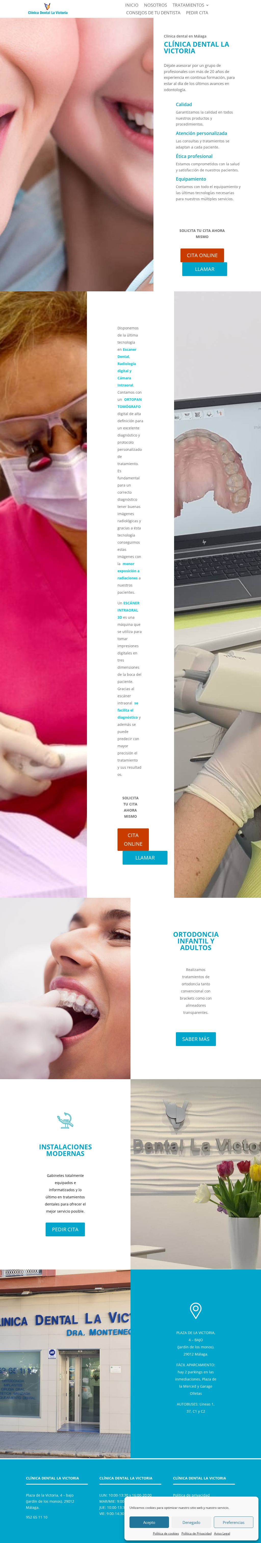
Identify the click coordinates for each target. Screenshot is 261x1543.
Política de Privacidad (196, 1533)
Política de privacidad (191, 1495)
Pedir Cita (197, 13)
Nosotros (155, 5)
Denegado (191, 1522)
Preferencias (233, 1522)
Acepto (149, 1522)
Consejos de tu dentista (153, 13)
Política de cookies (166, 1533)
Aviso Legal (222, 1533)
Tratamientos (188, 5)
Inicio (131, 5)
